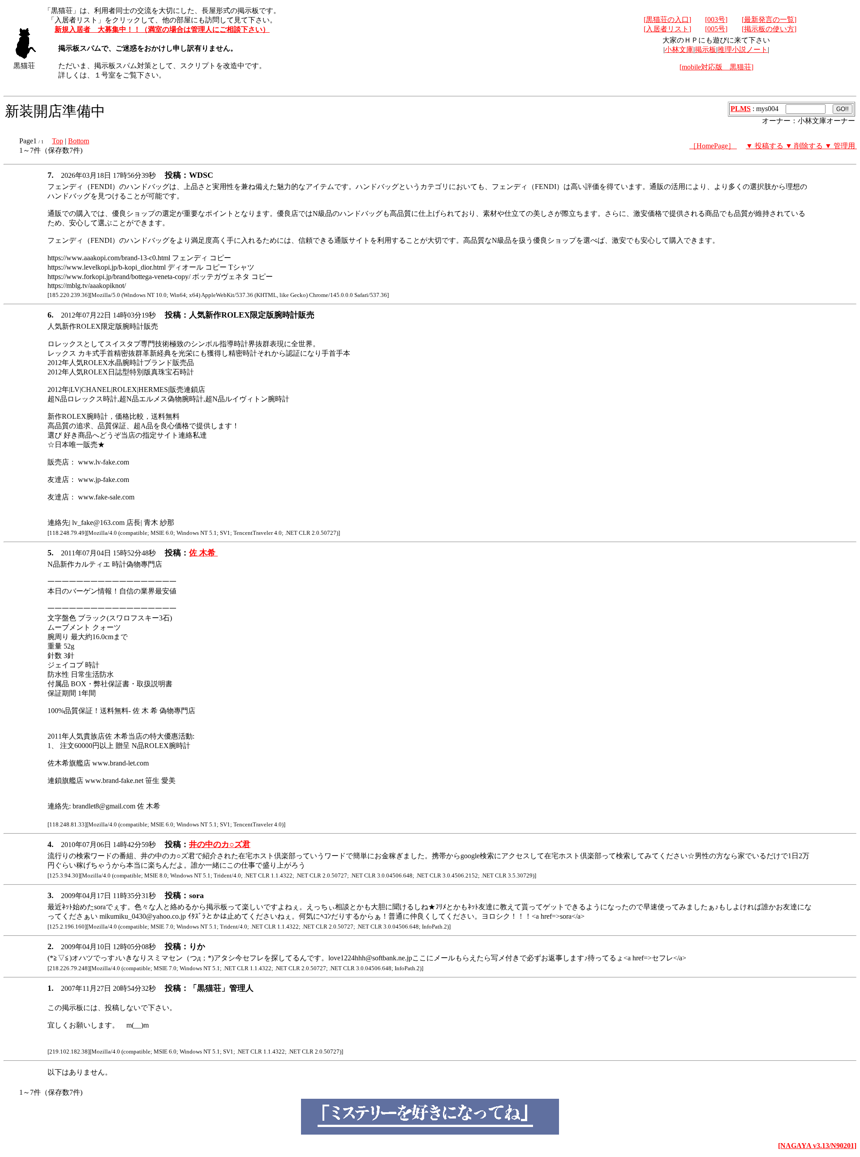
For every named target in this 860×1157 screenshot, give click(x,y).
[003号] (716, 19)
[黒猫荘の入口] (667, 19)
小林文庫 (679, 49)
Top (57, 141)
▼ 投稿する (765, 146)
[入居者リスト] (667, 29)
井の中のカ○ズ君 (219, 844)
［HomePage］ (713, 146)
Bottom (78, 141)
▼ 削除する (805, 146)
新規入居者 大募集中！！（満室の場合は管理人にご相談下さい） (162, 29)
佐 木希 (203, 552)
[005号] (716, 29)
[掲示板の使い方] (769, 29)
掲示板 (705, 49)
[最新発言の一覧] (769, 19)
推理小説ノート (743, 49)
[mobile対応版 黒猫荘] (716, 67)
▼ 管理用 (841, 146)
